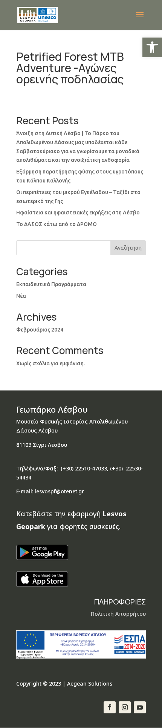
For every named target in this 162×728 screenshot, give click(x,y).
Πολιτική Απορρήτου (118, 613)
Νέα (21, 296)
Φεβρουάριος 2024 (39, 330)
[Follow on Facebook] (110, 707)
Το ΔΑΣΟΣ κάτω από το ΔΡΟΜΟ (56, 224)
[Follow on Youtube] (140, 707)
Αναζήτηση (128, 248)
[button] (152, 47)
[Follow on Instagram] (125, 707)
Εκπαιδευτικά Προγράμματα (51, 284)
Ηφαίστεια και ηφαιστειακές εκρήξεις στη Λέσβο (78, 213)
